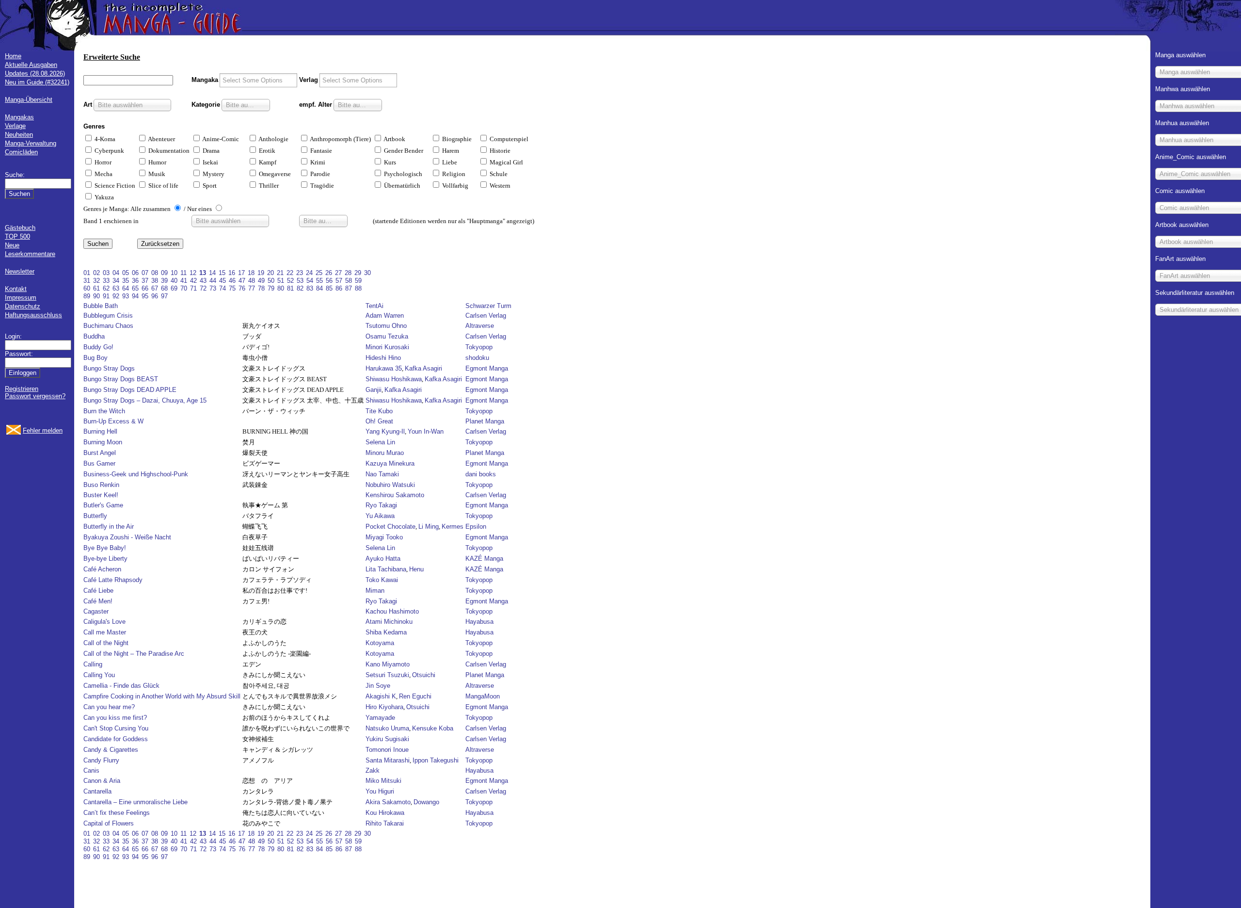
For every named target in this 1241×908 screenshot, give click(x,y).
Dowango (426, 802)
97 (164, 296)
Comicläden (21, 152)
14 (212, 272)
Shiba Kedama (386, 632)
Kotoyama (380, 643)
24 (309, 272)
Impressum (20, 297)
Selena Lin (380, 442)
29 (357, 272)
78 (261, 288)
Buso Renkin (101, 484)
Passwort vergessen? (35, 396)
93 (125, 296)
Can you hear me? (109, 707)
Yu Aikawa (380, 515)
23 (299, 272)
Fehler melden (43, 430)
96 (154, 296)
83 (309, 288)
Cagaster (96, 611)
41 (183, 280)
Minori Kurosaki (387, 347)
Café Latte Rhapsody (113, 580)
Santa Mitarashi (388, 760)
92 (115, 296)
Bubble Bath (100, 305)
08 (154, 272)
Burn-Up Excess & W (113, 421)
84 (319, 288)
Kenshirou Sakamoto (395, 495)
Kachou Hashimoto (392, 611)
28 (348, 272)
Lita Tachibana (386, 569)
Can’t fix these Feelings (116, 812)
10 (174, 272)
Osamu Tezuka (387, 336)
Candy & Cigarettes (110, 749)
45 (222, 280)
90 (96, 296)
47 (242, 280)
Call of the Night (105, 643)
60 (86, 288)
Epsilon (475, 526)
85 (329, 288)
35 (125, 280)
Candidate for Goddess (115, 739)
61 (96, 288)
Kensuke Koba (432, 728)
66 (145, 288)
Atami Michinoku (389, 621)
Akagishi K (381, 696)
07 (145, 272)
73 (212, 288)
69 (174, 288)
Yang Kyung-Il (385, 431)
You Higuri (380, 791)
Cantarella (97, 791)
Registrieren (21, 388)
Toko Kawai (382, 580)
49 (261, 280)
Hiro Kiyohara (384, 707)
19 (260, 272)
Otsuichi (423, 675)
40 (174, 280)
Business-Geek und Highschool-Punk (135, 474)
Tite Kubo (379, 411)
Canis (91, 770)
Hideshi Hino (383, 357)
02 (96, 272)
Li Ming (428, 526)
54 (309, 280)
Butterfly (95, 515)
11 (183, 272)
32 (96, 280)
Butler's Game (103, 505)
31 (86, 280)
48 (251, 280)
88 (358, 288)
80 (280, 288)
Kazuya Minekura (390, 463)
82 (300, 288)
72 (203, 288)
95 (145, 296)
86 (338, 288)
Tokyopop (479, 347)
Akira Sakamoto (388, 802)
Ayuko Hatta (383, 558)
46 (232, 280)
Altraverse (479, 325)
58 (348, 280)
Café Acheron (102, 569)
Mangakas (19, 117)
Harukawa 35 (384, 368)
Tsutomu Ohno (386, 325)
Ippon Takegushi (436, 760)
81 (290, 288)
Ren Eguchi (415, 696)
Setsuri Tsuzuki (387, 675)
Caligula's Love (104, 621)
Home (13, 56)
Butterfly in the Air (108, 526)
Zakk (373, 770)
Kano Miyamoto (388, 664)
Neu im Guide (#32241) (37, 82)
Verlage (15, 126)
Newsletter (19, 271)
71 (193, 288)
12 (193, 272)
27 (338, 272)
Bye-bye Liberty (105, 558)
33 (106, 280)
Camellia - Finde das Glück (121, 685)
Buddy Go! (98, 347)
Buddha (94, 336)
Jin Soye (378, 685)
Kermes (452, 526)
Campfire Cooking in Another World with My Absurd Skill (161, 696)
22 (289, 272)
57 (338, 280)
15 (222, 272)
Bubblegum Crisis (108, 315)
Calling (92, 664)
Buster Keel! (100, 495)
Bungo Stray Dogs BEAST (120, 379)
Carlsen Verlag (485, 315)
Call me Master (104, 632)
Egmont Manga (486, 368)
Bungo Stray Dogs (109, 368)
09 (164, 272)
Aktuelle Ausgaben (31, 64)
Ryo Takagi (381, 505)
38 (154, 280)
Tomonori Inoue (387, 749)
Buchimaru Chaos (108, 325)
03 (106, 272)
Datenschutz (22, 306)
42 (193, 280)
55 (319, 280)
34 (115, 280)
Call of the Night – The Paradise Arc (133, 653)
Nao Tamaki (382, 474)
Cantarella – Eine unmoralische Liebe (135, 802)
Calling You (99, 675)
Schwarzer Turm (488, 305)
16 (231, 272)
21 (280, 272)
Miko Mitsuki (383, 780)
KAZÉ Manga (484, 558)
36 (135, 280)
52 (290, 280)
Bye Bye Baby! (104, 547)
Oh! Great (379, 421)
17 (241, 272)
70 (183, 288)
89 (86, 296)
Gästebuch (20, 227)
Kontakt (16, 288)
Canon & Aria (101, 780)
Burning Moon (102, 442)
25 (319, 272)
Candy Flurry (101, 760)
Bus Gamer (99, 463)
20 (270, 272)
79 (271, 288)
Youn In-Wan (426, 431)
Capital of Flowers (108, 823)
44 (212, 280)
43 (203, 280)
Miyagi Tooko (384, 537)
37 (145, 280)
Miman (375, 590)
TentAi (374, 305)
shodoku (477, 357)
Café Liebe (98, 590)
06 (135, 272)
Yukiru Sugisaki (387, 739)
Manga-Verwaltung (30, 143)
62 (106, 288)
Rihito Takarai (385, 823)
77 (251, 288)
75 (232, 288)
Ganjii (374, 389)
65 (135, 288)
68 (164, 288)
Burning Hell (100, 431)
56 (329, 280)
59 (358, 280)
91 (106, 296)
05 (125, 272)
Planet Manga (484, 421)
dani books (480, 474)
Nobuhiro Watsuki (390, 484)
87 (348, 288)
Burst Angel (99, 452)
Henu (416, 569)
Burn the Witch (104, 411)
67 (154, 288)
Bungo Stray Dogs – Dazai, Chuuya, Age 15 (145, 400)
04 (115, 272)
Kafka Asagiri (423, 368)
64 (125, 288)
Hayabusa (479, 621)
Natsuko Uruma (387, 728)
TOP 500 (17, 236)
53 (300, 280)
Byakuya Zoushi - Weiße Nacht (127, 537)
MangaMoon (482, 696)
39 (164, 280)
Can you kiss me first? (115, 717)
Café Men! (97, 601)
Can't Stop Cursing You (115, 728)
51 (280, 280)
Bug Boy (95, 357)
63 (115, 288)
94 (135, 296)
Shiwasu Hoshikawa (394, 379)
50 (271, 280)
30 (367, 272)
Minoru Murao (385, 452)
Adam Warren (385, 315)
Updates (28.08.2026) (35, 73)
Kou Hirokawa (385, 812)
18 (251, 272)
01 (86, 272)
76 (242, 288)
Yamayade (380, 717)
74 (222, 288)
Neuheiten (19, 134)
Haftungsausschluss (33, 315)
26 (328, 272)
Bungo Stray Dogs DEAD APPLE (129, 389)
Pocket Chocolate (390, 526)
